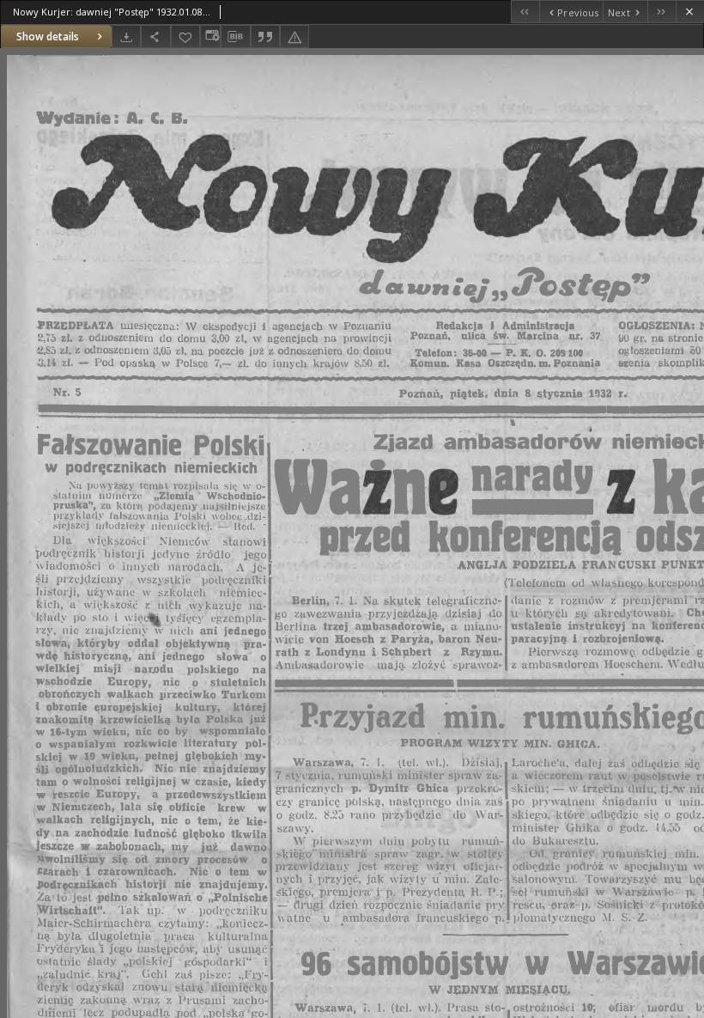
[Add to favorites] (185, 36)
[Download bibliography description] (235, 37)
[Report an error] (294, 36)
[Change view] (210, 36)
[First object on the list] (525, 11)
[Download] (126, 36)
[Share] (155, 36)
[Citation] (265, 36)
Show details (47, 36)
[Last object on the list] (661, 11)
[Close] (690, 11)
